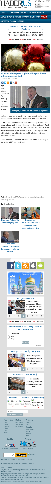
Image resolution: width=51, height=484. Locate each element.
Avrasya (25, 17)
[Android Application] (40, 266)
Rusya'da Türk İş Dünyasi (25, 351)
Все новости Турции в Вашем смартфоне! (16, 460)
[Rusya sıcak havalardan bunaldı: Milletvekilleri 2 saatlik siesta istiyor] (31, 208)
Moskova (31, 464)
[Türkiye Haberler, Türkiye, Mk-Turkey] (27, 444)
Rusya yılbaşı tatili (30, 197)
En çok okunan (25, 298)
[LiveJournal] (13, 82)
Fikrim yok (15, 333)
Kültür (10, 17)
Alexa (27, 481)
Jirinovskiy (9, 197)
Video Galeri (19, 424)
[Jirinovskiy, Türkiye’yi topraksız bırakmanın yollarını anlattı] (11, 232)
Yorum (13, 21)
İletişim (28, 431)
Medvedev (23, 464)
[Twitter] (5, 82)
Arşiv (27, 435)
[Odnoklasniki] (8, 82)
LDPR (16, 197)
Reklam (28, 433)
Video (5, 432)
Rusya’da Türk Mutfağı (25, 374)
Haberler (15, 13)
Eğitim (6, 428)
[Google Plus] (16, 82)
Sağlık (6, 424)
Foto (5, 430)
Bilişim (6, 422)
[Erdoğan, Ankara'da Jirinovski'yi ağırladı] (11, 208)
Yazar (27, 424)
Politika (24, 13)
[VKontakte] (2, 82)
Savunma (7, 426)
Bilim (32, 17)
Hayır (13, 339)
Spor (38, 17)
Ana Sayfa (5, 13)
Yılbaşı (11, 200)
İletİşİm (21, 21)
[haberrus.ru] (16, 4)
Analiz (3, 17)
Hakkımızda (29, 429)
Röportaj (5, 21)
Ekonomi (32, 13)
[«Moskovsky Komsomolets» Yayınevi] (10, 444)
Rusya (21, 197)
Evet (12, 336)
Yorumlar (28, 422)
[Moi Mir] (10, 82)
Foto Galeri (18, 422)
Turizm (18, 17)
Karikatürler (19, 426)
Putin (16, 464)
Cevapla (25, 342)
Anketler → (38, 345)
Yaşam (44, 17)
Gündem (40, 13)
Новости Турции (7, 464)
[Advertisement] (25, 169)
